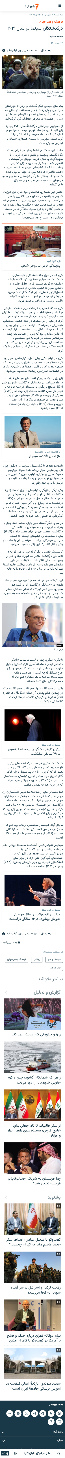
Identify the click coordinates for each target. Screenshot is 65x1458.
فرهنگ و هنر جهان (51, 22)
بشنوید (54, 1197)
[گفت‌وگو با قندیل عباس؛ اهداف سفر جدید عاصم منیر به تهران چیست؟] (32, 1219)
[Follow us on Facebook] (42, 1413)
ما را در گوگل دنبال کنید (37, 1453)
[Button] (46, 50)
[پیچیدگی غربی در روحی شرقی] (33, 241)
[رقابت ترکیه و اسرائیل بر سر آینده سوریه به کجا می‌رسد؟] (32, 1267)
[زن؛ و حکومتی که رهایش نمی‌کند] (32, 1014)
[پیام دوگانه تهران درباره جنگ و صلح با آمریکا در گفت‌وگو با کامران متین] (32, 1315)
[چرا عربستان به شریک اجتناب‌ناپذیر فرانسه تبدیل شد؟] (32, 1158)
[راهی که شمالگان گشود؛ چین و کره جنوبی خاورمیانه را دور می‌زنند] (32, 1057)
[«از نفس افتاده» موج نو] (33, 432)
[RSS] (51, 1413)
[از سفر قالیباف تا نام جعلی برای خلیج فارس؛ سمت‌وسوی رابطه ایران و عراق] (32, 1105)
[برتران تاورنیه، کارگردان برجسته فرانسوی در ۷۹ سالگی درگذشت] (33, 725)
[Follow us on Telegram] (34, 1413)
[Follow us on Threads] (51, 1421)
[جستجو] (58, 1453)
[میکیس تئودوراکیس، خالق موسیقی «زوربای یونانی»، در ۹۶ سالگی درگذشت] (33, 890)
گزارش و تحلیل (47, 992)
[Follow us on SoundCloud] (9, 1413)
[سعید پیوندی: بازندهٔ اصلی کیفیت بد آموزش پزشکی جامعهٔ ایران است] (32, 1363)
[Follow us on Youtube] (17, 1413)
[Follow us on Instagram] (59, 1421)
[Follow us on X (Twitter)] (26, 1413)
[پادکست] (15, 1453)
